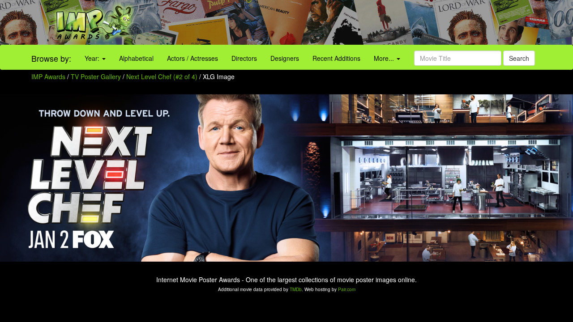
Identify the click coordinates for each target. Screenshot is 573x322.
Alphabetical (136, 58)
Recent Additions (336, 58)
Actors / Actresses (192, 58)
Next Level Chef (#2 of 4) (161, 76)
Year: (93, 58)
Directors (244, 58)
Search (519, 58)
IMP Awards (48, 76)
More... (385, 58)
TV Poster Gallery (96, 76)
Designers (284, 58)
